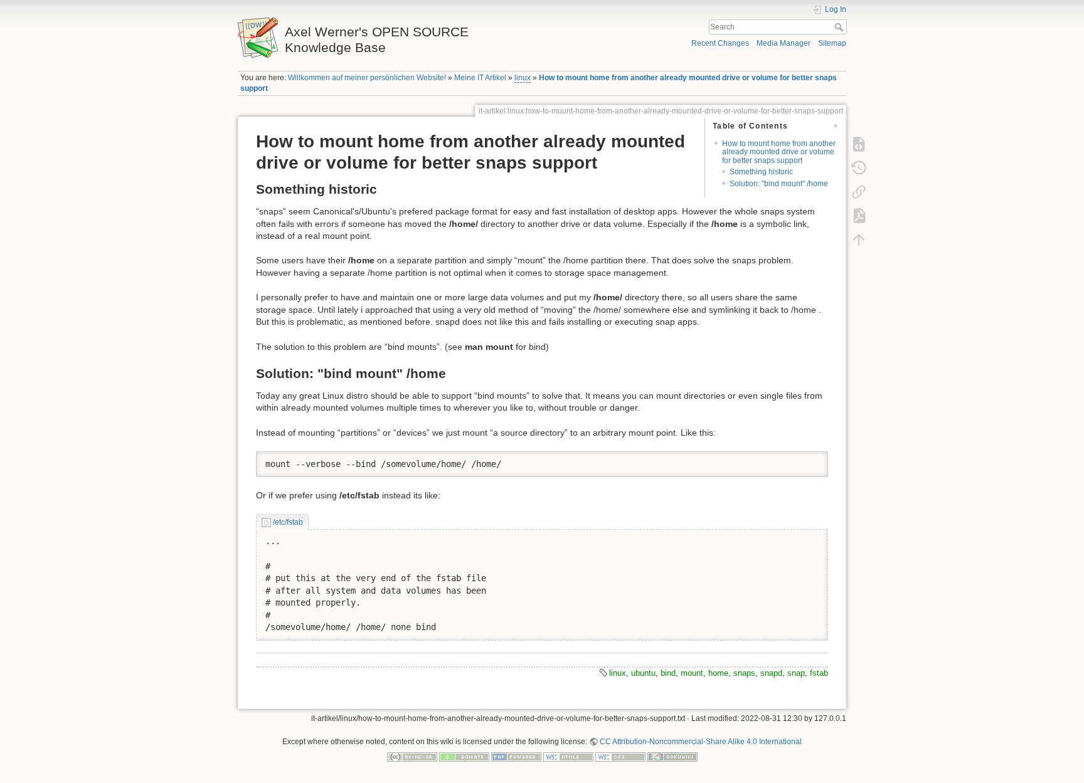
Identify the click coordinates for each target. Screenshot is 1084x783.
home (718, 673)
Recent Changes (720, 43)
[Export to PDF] (858, 215)
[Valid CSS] (620, 756)
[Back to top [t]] (858, 239)
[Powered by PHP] (516, 756)
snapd (771, 673)
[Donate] (464, 756)
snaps (744, 673)
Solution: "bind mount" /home (779, 183)
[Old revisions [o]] (858, 167)
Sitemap (832, 43)
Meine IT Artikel (480, 77)
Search (840, 27)
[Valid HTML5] (568, 756)
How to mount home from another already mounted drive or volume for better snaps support (779, 152)
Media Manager (783, 43)
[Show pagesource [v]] (858, 143)
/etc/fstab (287, 522)
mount (692, 673)
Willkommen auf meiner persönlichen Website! (367, 77)
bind (668, 673)
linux (522, 77)
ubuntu (643, 673)
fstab (819, 673)
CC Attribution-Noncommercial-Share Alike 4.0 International (701, 741)
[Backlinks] (858, 191)
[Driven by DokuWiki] (672, 756)
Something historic (761, 171)
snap (796, 673)
